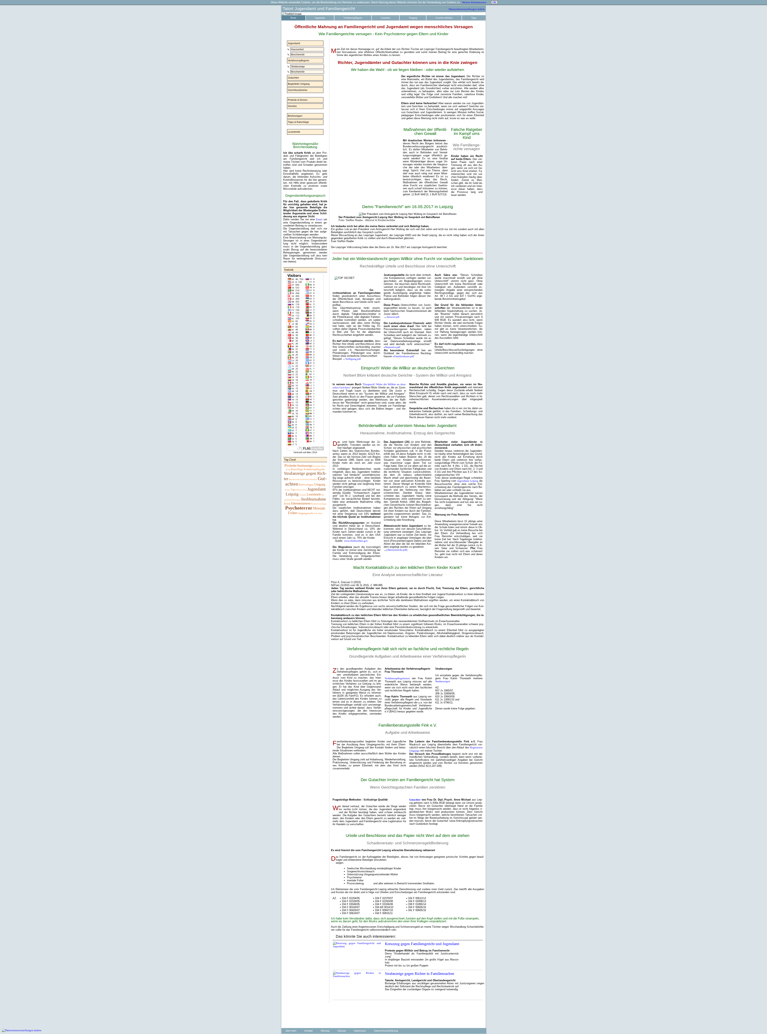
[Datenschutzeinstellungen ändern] (21, 1030)
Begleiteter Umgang (298, 84)
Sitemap (325, 1030)
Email (319, 219)
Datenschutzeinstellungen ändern (467, 9)
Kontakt (317, 466)
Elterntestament (300, 503)
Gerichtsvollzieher (444, 17)
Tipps (474, 17)
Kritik (287, 503)
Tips (293, 489)
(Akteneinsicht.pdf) (396, 549)
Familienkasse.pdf (403, 356)
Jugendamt (320, 17)
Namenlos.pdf (392, 347)
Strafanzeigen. (443, 681)
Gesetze (292, 106)
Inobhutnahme (313, 499)
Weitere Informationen (474, 2)
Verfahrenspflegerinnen (397, 678)
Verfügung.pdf (353, 358)
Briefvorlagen (294, 116)
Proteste (290, 465)
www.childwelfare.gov (356, 540)
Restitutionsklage (319, 504)
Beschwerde (297, 54)
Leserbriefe (293, 132)
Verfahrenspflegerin (352, 17)
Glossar (342, 1030)
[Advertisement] (305, 581)
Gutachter (415, 799)
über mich (291, 1030)
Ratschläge (297, 469)
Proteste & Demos (297, 100)
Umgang (413, 17)
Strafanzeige (297, 66)
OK (494, 2)
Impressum (360, 1030)
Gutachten (385, 17)
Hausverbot (297, 49)
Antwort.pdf (392, 316)
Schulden (318, 513)
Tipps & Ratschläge (298, 122)
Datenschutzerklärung (386, 1030)
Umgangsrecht (305, 513)
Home (293, 17)
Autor (287, 490)
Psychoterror (298, 508)
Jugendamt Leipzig (467, 480)
